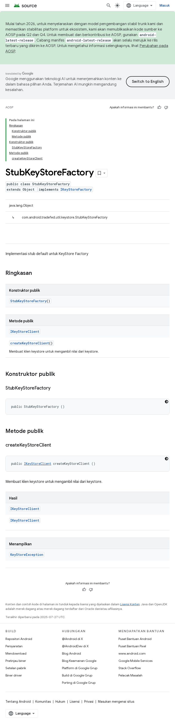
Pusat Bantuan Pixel (132, 646)
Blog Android (71, 653)
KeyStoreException (26, 554)
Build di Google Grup (77, 675)
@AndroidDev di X (75, 646)
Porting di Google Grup (78, 683)
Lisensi (75, 701)
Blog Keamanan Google (79, 661)
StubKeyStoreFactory (28, 301)
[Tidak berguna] (166, 107)
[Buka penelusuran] (108, 5)
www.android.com (132, 653)
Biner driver (13, 675)
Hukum (60, 701)
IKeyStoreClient (24, 331)
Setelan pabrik (15, 668)
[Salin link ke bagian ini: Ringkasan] (36, 273)
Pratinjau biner (15, 661)
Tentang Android (18, 701)
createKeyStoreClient (29, 343)
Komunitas (43, 701)
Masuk (165, 5)
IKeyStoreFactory (76, 189)
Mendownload (15, 653)
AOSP (9, 107)
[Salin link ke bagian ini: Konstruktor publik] (59, 374)
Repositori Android (18, 639)
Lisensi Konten (130, 604)
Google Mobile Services (135, 661)
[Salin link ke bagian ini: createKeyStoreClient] (55, 445)
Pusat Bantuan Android (135, 639)
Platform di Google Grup (79, 668)
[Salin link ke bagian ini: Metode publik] (48, 431)
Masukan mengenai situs (116, 701)
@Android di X (72, 639)
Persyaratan (14, 646)
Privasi (88, 701)
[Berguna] (159, 107)
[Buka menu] (7, 5)
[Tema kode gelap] (166, 401)
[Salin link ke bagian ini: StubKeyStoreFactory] (54, 388)
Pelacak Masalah (130, 675)
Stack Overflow (129, 668)
